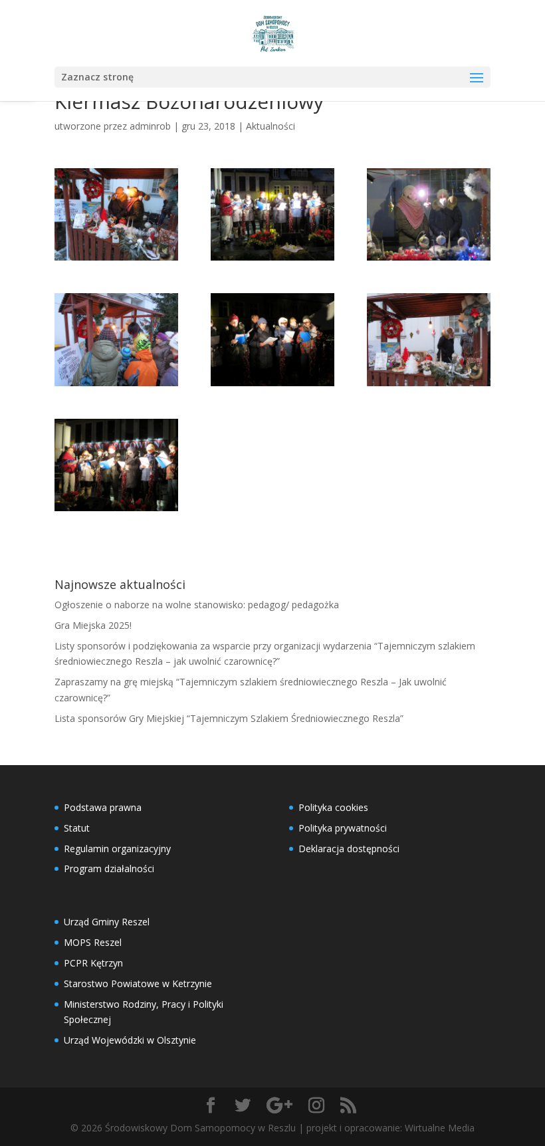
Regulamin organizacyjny (117, 848)
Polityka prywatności (342, 828)
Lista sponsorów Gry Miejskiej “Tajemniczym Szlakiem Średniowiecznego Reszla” (228, 718)
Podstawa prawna (103, 807)
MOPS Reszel (93, 942)
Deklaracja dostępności (348, 848)
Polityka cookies (333, 807)
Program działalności (109, 868)
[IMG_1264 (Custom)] (116, 465)
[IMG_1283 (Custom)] (272, 214)
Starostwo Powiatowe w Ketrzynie (138, 983)
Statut (77, 828)
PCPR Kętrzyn (93, 963)
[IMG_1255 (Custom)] (116, 339)
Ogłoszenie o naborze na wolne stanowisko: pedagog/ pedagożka (196, 604)
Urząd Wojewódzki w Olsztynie (130, 1040)
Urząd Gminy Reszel (107, 921)
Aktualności (270, 126)
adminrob (150, 126)
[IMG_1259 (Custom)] (116, 214)
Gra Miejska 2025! (93, 625)
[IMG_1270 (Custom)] (272, 339)
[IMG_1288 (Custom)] (428, 214)
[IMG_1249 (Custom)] (428, 339)
